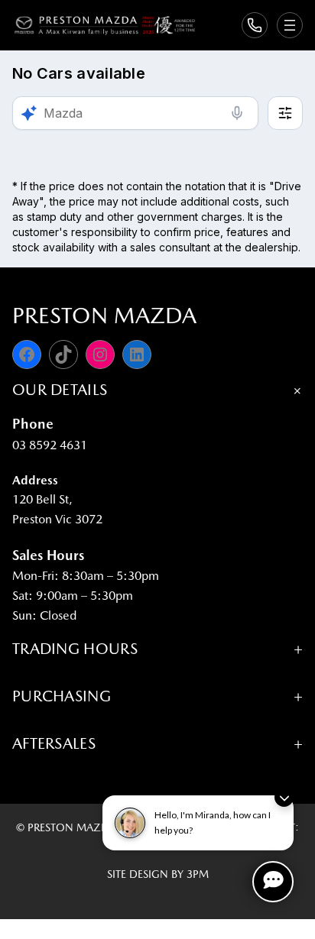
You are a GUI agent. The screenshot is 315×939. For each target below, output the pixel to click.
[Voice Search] (237, 113)
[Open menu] (290, 25)
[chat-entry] (273, 881)
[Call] (254, 25)
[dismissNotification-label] (284, 797)
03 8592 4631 (49, 445)
